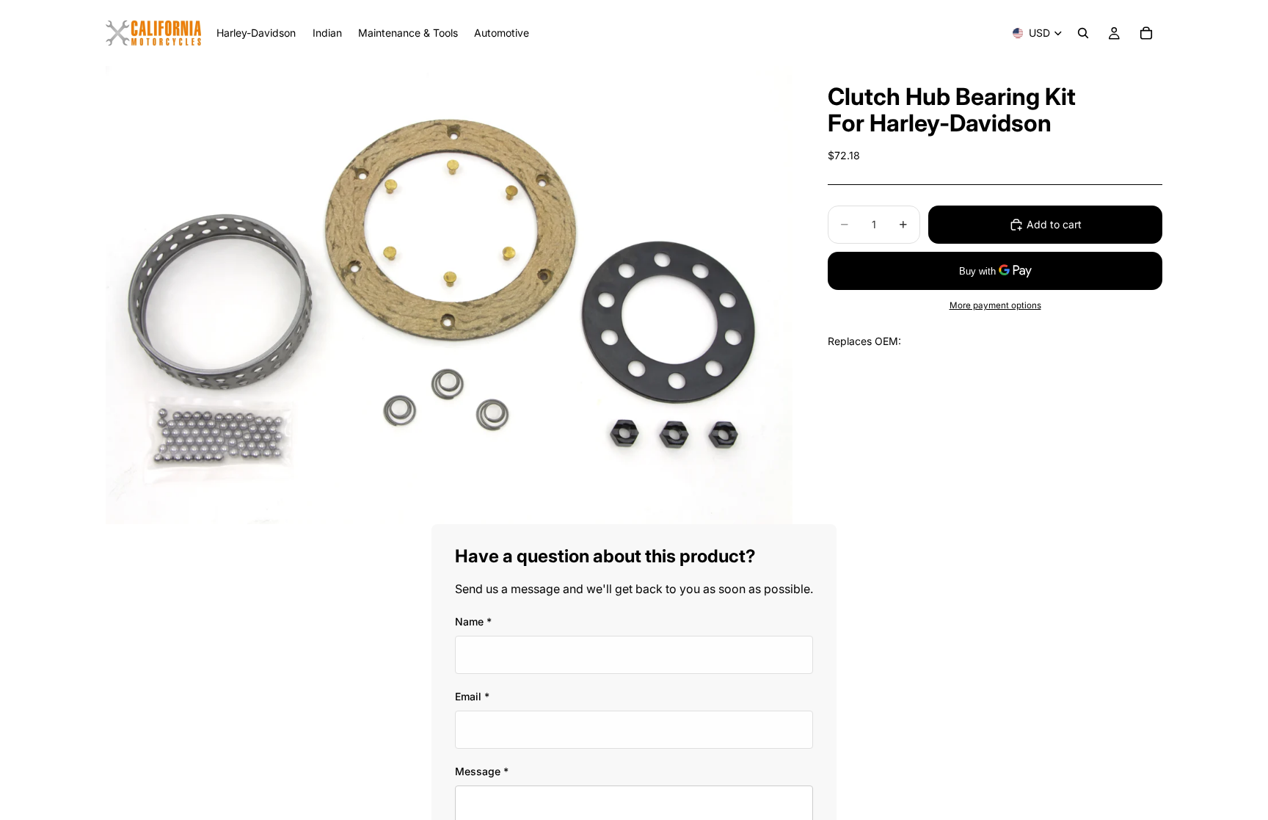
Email (472, 696)
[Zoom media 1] (449, 295)
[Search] (1083, 33)
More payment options (995, 305)
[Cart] (1146, 33)
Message (482, 771)
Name (473, 621)
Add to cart (1054, 224)
